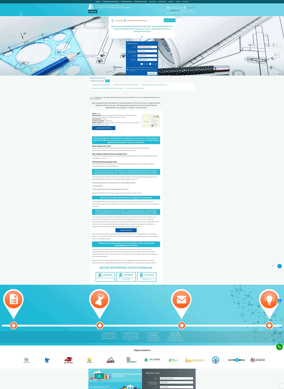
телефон (133, 59)
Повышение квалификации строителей (126, 278)
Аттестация (152, 1)
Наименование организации (131, 51)
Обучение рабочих (126, 1)
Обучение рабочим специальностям (126, 85)
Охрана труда (162, 1)
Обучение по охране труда (105, 278)
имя (134, 47)
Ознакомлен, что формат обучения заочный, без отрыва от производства (142, 70)
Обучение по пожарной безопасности (147, 278)
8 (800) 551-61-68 (176, 8)
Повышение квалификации (111, 1)
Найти (107, 80)
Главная (98, 1)
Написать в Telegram (187, 10)
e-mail (134, 55)
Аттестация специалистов (135, 88)
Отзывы (178, 1)
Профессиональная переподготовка (154, 85)
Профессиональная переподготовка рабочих (107, 88)
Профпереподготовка (140, 1)
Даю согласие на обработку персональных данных (141, 67)
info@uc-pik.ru (190, 7)
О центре (170, 1)
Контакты (185, 1)
